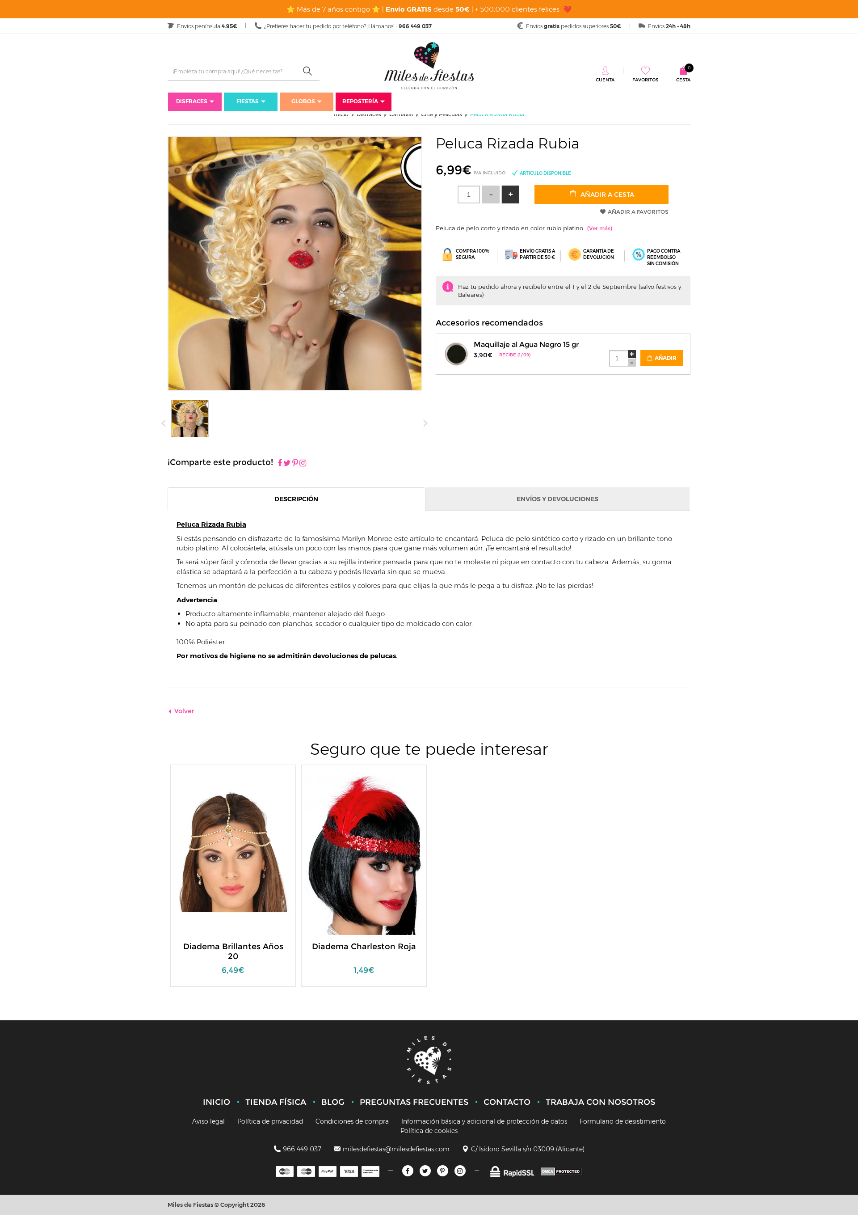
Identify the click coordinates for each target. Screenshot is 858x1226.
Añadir (665, 358)
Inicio (216, 1102)
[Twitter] (425, 1170)
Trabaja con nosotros (600, 1102)
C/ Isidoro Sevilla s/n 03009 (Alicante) (528, 1149)
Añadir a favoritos (638, 211)
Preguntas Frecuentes (414, 1102)
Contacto (507, 1102)
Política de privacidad (270, 1121)
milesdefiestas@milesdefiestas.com (396, 1149)
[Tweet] (287, 463)
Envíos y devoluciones (557, 499)
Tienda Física (275, 1102)
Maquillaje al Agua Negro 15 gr (526, 344)
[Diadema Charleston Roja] (364, 854)
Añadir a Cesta (606, 194)
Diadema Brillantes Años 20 (233, 951)
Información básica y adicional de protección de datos (484, 1121)
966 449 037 (302, 1149)
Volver (184, 711)
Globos (303, 101)
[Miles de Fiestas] (429, 65)
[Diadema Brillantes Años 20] (233, 854)
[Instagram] (302, 463)
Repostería (360, 101)
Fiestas (247, 101)
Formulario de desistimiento (623, 1121)
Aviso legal (208, 1121)
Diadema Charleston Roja (364, 946)
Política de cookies (429, 1131)
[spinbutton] (469, 194)
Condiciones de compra (352, 1121)
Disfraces (191, 101)
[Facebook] (280, 463)
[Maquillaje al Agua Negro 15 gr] (456, 353)
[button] (510, 194)
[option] (233, 880)
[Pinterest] (295, 463)
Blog (333, 1102)
